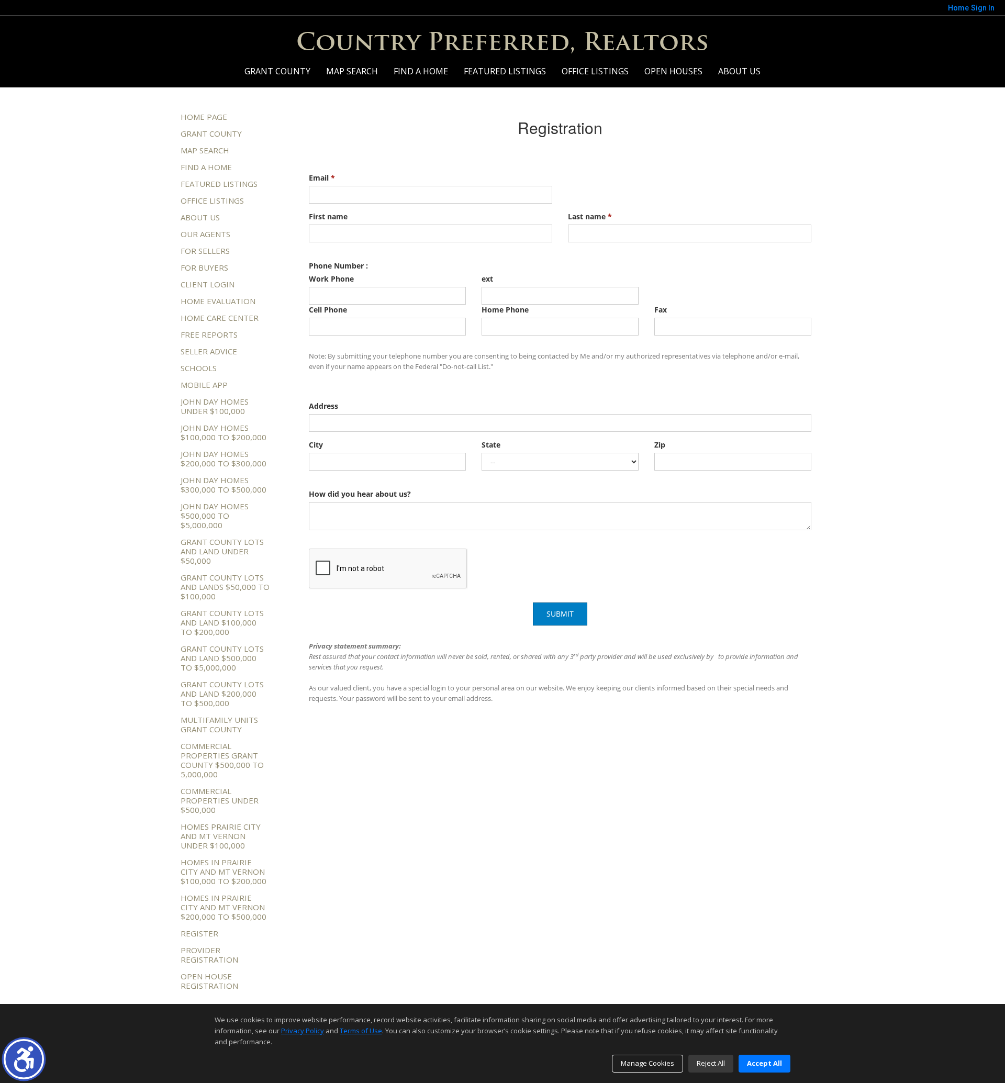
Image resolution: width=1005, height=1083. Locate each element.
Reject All (711, 1063)
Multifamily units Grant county (219, 724)
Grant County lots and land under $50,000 (222, 551)
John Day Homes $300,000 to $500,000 (223, 485)
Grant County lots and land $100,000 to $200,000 (222, 622)
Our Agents (205, 234)
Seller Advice (209, 351)
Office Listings (595, 71)
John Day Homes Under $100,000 (215, 406)
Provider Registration (209, 955)
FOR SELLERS (205, 250)
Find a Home (421, 71)
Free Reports (209, 334)
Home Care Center (220, 317)
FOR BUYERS (204, 267)
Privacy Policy (302, 1030)
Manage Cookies (647, 1063)
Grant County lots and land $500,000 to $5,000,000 (222, 658)
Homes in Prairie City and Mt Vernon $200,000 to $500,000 (223, 907)
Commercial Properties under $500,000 (220, 800)
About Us (739, 71)
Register (199, 933)
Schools (199, 368)
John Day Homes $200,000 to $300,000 (223, 458)
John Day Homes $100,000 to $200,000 (223, 432)
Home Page (204, 116)
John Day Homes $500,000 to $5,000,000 (215, 515)
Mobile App (204, 384)
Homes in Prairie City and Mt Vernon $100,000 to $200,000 (223, 871)
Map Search (352, 71)
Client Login (207, 284)
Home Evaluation (218, 301)
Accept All (764, 1063)
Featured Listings (505, 71)
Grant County (277, 71)
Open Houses (673, 71)
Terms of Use (361, 1030)
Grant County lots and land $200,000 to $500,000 (222, 693)
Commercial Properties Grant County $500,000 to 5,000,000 (222, 760)
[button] (24, 1059)
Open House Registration (209, 981)
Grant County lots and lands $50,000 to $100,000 (225, 586)
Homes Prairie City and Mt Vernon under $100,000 (221, 836)
